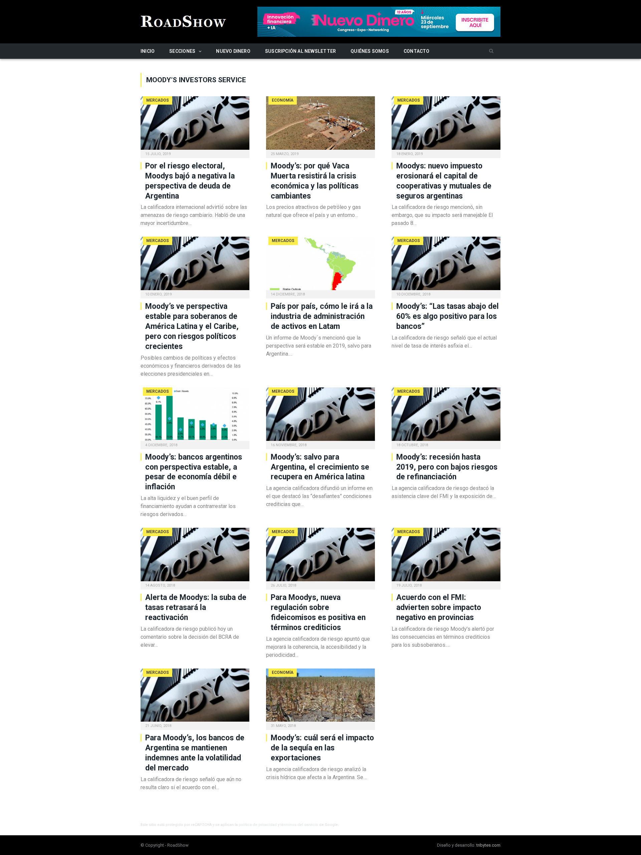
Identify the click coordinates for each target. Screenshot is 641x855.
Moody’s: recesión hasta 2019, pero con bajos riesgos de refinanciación (446, 467)
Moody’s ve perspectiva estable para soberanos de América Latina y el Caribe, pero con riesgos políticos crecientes (192, 326)
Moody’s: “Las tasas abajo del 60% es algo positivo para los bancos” (447, 316)
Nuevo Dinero (233, 51)
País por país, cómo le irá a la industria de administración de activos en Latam (322, 316)
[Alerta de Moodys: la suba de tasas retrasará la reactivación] (195, 556)
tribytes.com (488, 845)
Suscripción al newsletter (300, 51)
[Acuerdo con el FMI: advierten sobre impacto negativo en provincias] (446, 556)
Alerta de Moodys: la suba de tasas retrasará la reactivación (195, 607)
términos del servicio (299, 825)
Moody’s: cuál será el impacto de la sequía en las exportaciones (322, 747)
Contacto (417, 51)
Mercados (157, 100)
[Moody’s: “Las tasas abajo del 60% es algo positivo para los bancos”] (446, 265)
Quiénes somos (370, 51)
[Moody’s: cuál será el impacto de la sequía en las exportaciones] (320, 697)
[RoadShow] (184, 20)
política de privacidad (258, 825)
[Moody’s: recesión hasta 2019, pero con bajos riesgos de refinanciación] (446, 416)
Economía (282, 100)
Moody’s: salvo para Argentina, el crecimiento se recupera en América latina (320, 467)
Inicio (148, 51)
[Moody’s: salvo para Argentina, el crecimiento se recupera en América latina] (320, 416)
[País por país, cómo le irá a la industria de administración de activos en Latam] (320, 265)
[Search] (491, 51)
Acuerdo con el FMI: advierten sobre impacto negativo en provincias (438, 607)
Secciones (182, 51)
